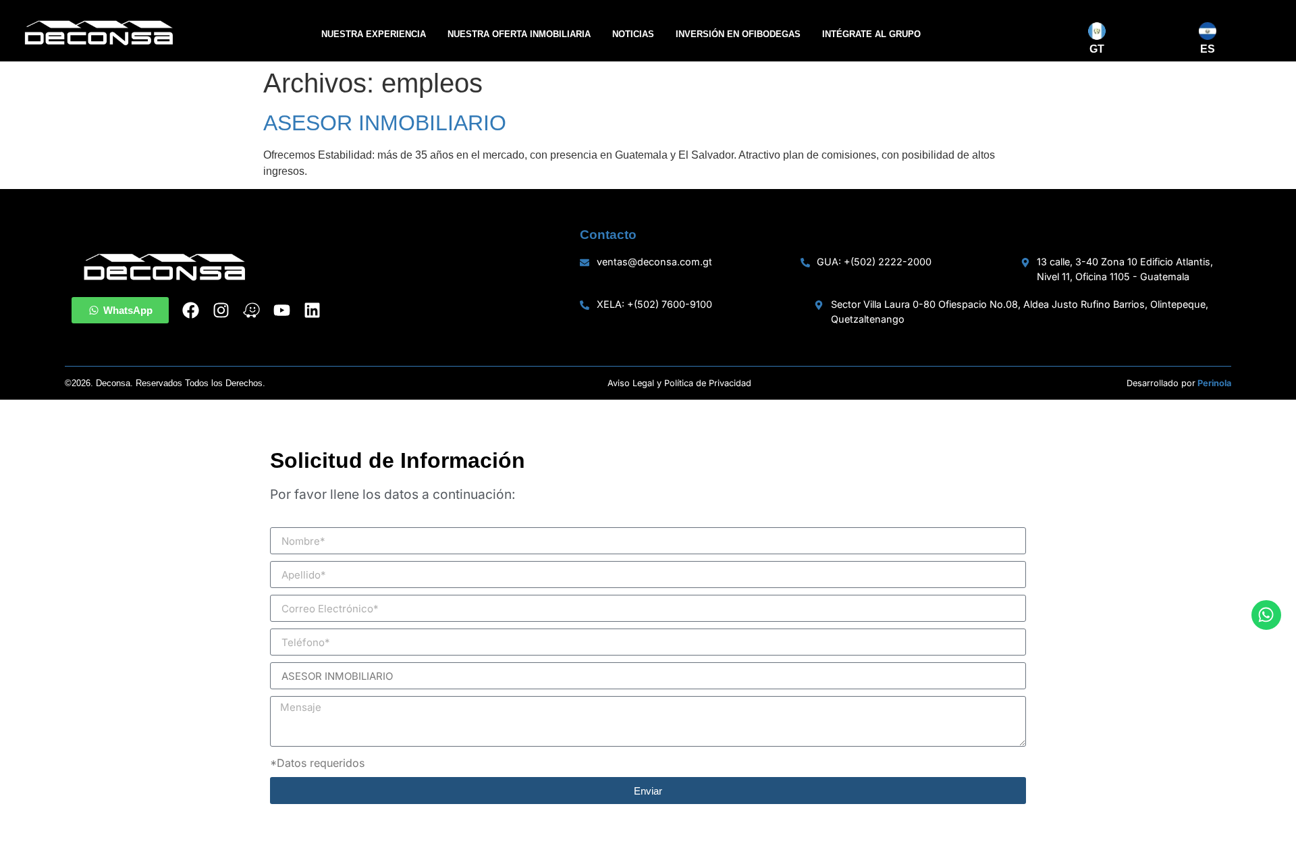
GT (1096, 49)
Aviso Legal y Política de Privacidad (679, 383)
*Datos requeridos (317, 762)
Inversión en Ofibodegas (738, 34)
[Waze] (251, 310)
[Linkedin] (312, 310)
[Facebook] (190, 310)
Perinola (1214, 383)
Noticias (633, 34)
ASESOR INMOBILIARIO (384, 123)
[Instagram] (221, 310)
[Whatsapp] (1266, 615)
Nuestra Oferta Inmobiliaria (519, 34)
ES (1207, 49)
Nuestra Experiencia (373, 34)
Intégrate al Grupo (871, 34)
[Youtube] (281, 310)
